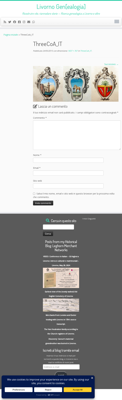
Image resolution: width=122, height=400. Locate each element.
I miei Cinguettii (89, 218)
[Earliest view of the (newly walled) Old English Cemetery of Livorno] (61, 305)
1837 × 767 (72, 50)
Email (37, 167)
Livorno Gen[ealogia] (61, 6)
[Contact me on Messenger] (20, 22)
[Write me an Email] (29, 22)
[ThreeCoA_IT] (76, 83)
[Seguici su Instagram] (25, 22)
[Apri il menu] (116, 21)
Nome (37, 155)
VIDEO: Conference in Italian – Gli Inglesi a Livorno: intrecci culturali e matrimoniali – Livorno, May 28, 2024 (61, 260)
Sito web (37, 180)
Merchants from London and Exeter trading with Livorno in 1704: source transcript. (61, 319)
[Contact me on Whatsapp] (34, 22)
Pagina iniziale (10, 34)
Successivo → (111, 64)
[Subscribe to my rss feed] (6, 22)
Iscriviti (61, 375)
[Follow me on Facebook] (15, 22)
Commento (40, 117)
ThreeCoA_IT (86, 50)
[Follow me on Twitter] (10, 22)
